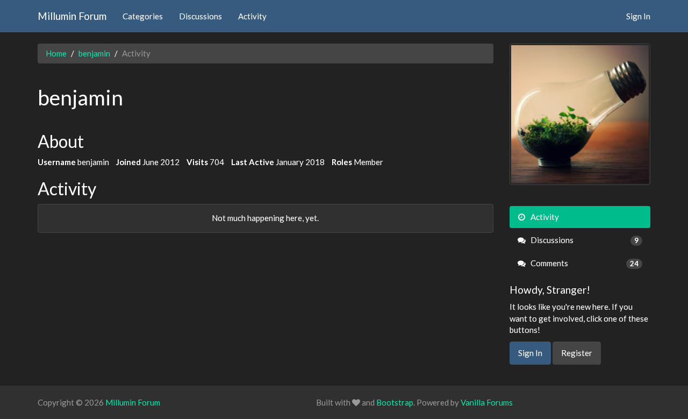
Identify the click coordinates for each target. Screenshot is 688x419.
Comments (584, 263)
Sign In (638, 16)
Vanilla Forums (487, 402)
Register (576, 353)
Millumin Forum (72, 16)
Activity (252, 16)
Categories (143, 16)
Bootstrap (394, 402)
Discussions (200, 16)
